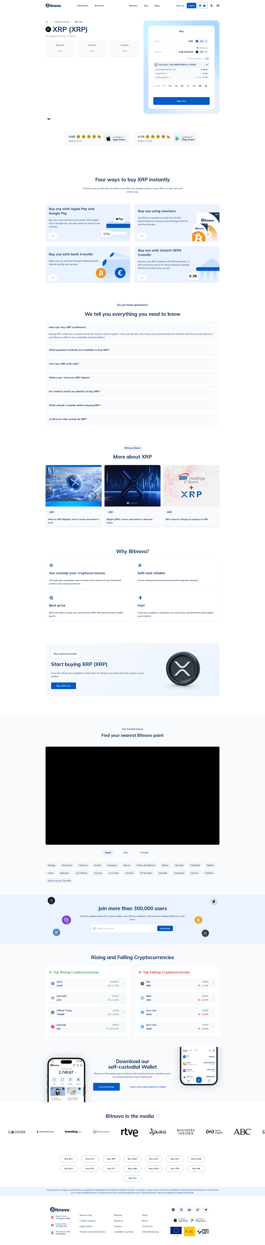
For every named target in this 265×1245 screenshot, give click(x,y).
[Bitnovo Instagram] (173, 1210)
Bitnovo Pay (86, 1215)
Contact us (147, 1226)
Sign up (180, 5)
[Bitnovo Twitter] (181, 1210)
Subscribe (165, 928)
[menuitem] (83, 5)
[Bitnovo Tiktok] (198, 1210)
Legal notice (86, 1226)
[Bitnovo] (54, 5)
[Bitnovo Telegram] (206, 1210)
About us (118, 1220)
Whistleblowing (150, 1231)
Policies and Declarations (92, 1231)
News (145, 1220)
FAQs (145, 1215)
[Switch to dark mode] (212, 5)
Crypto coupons (88, 1220)
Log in (191, 5)
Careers (118, 1226)
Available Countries (124, 1231)
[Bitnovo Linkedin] (189, 1210)
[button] (217, 5)
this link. (190, 1192)
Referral (118, 1215)
